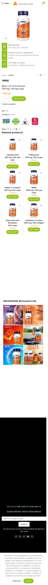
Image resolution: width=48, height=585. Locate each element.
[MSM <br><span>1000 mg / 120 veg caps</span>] (34, 178)
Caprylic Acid (12, 157)
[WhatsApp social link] (13, 129)
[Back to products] (40, 75)
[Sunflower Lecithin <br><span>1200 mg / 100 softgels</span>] (34, 210)
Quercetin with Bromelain (12, 223)
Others (11, 75)
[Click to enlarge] (5, 38)
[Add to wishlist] (19, 140)
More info (17, 581)
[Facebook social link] (8, 129)
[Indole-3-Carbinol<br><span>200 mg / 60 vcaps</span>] (12, 178)
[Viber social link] (19, 129)
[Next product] (43, 75)
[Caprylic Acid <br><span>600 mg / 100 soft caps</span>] (12, 145)
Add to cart (19, 99)
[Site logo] (23, 3)
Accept (28, 581)
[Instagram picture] (13, 315)
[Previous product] (38, 75)
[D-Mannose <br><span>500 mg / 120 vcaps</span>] (34, 145)
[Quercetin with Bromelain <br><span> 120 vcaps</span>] (12, 210)
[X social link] (10, 129)
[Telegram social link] (16, 129)
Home (4, 75)
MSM (34, 190)
